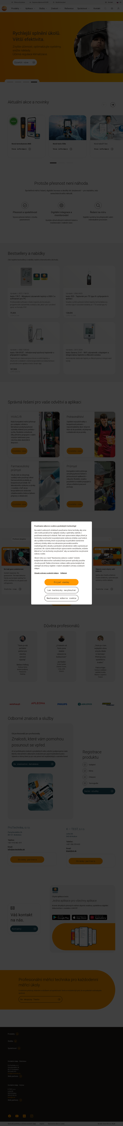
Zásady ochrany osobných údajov (46, 573)
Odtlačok (63, 573)
